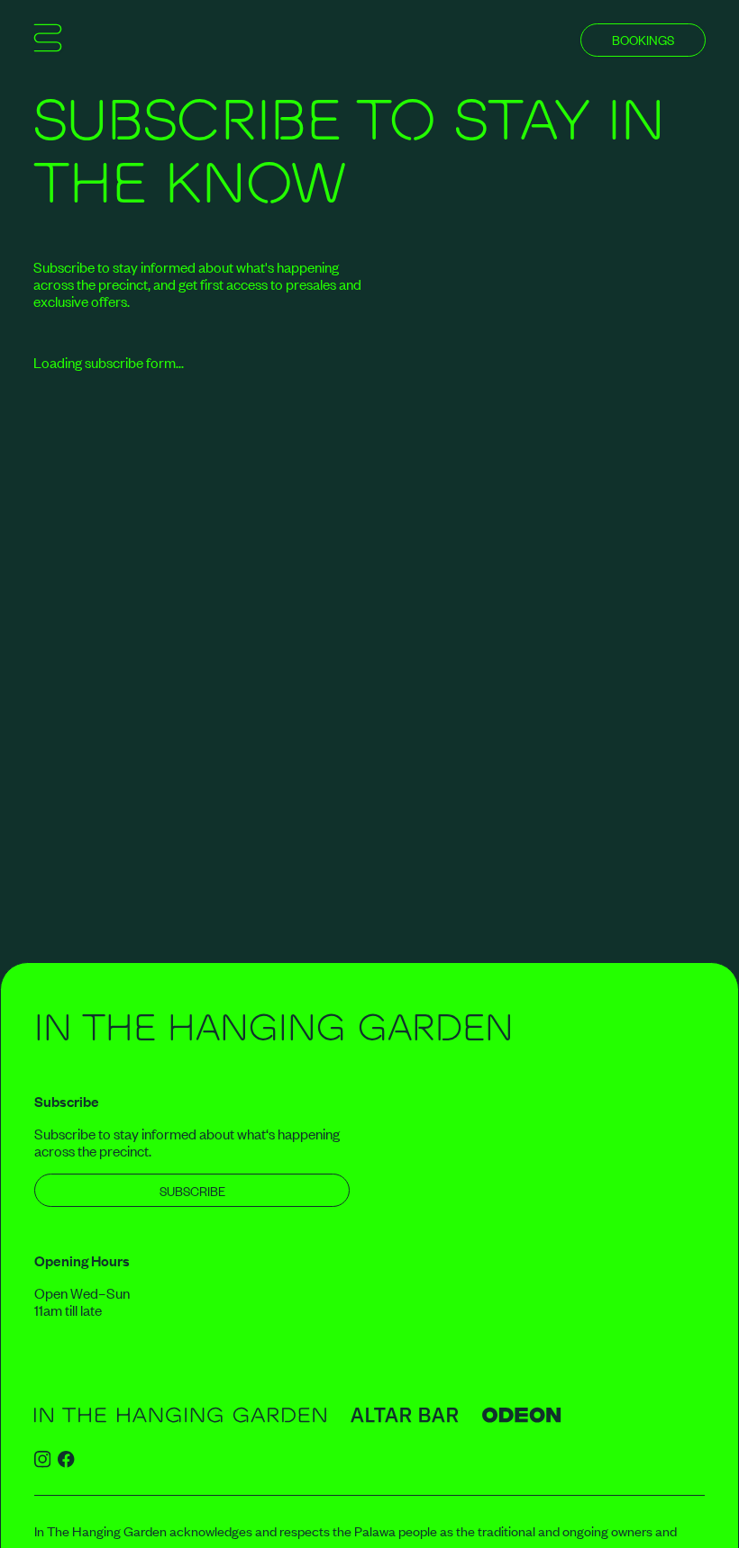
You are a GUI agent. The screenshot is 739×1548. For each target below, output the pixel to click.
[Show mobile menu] (47, 40)
